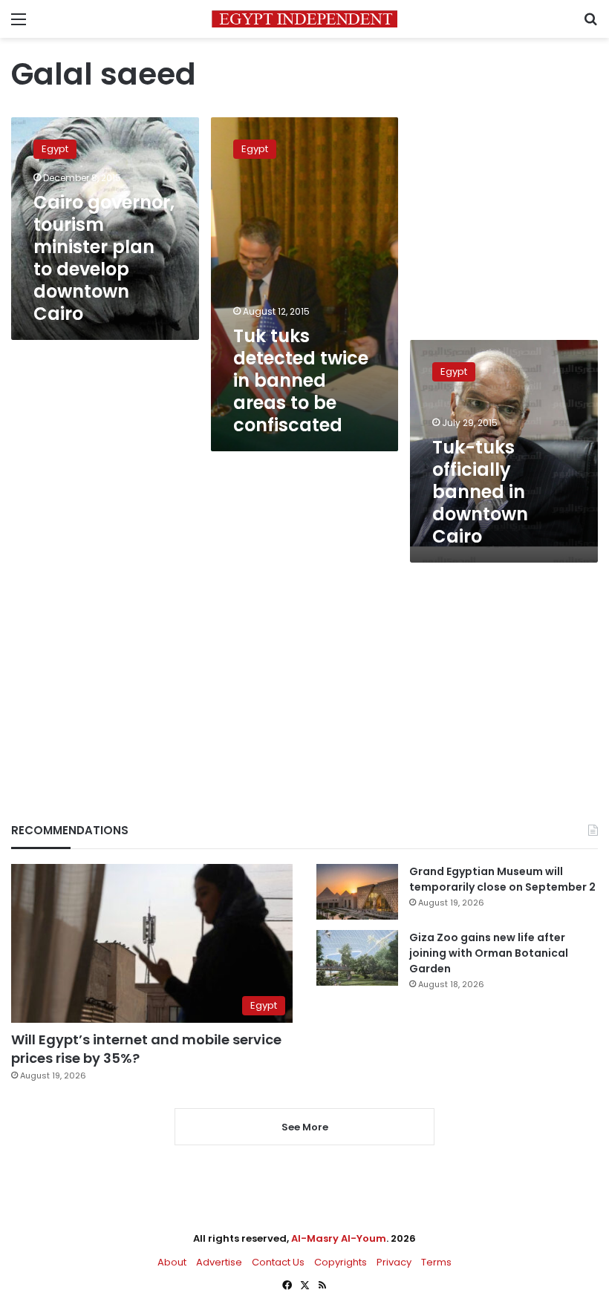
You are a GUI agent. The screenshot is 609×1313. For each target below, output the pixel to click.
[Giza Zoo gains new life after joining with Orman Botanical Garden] (357, 958)
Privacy (394, 1262)
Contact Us (278, 1262)
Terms (436, 1262)
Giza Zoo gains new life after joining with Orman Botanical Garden (488, 953)
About (171, 1262)
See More (304, 1127)
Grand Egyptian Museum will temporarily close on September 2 (502, 879)
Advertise (219, 1262)
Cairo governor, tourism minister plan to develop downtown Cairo (104, 258)
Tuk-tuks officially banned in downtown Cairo (480, 492)
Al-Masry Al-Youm (338, 1238)
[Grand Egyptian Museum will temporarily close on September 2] (357, 892)
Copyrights (340, 1262)
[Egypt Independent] (304, 18)
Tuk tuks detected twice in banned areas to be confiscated (300, 380)
